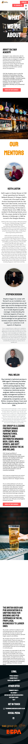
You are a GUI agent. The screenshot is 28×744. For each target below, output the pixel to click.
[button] (26, 5)
